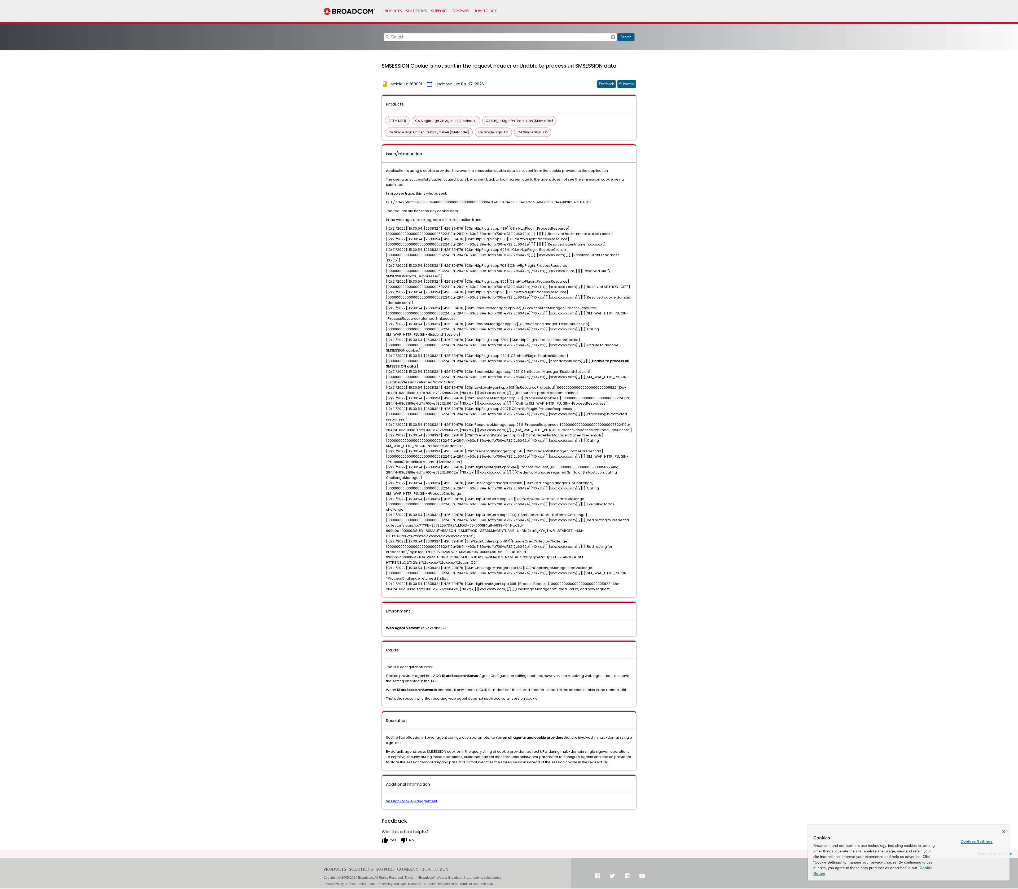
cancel (613, 37)
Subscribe (626, 84)
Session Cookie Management (411, 801)
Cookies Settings (976, 841)
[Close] (1003, 831)
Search (625, 37)
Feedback (606, 84)
